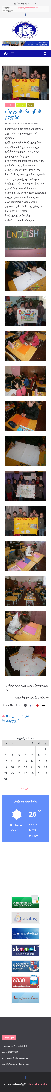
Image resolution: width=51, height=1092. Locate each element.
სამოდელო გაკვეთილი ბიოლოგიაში (27, 688)
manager (23, 123)
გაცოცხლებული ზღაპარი (30, 697)
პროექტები (10, 105)
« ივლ (24, 788)
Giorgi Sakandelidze (37, 1084)
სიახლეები (21, 105)
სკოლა (30, 105)
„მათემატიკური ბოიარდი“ (27, 7)
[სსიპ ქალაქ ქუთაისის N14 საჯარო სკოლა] (5, 53)
